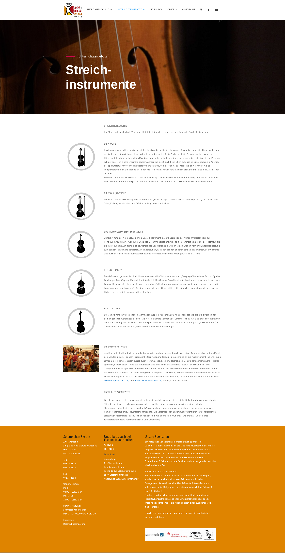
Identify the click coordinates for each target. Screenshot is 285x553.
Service (170, 9)
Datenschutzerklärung (74, 523)
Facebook (109, 448)
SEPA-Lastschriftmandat (116, 474)
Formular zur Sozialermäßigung (120, 470)
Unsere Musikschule (97, 9)
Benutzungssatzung (114, 467)
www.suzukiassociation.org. (149, 380)
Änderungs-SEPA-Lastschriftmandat (121, 478)
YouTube (108, 444)
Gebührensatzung (113, 463)
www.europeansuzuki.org (116, 380)
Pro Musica (155, 9)
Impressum (68, 519)
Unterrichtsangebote (129, 9)
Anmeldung (188, 9)
